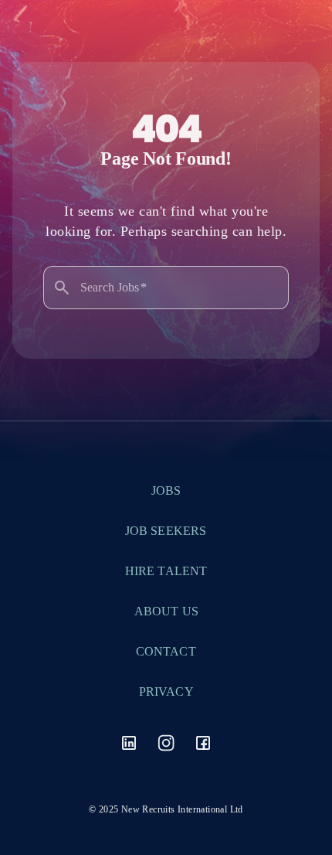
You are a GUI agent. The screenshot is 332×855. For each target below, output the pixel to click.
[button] (128, 763)
